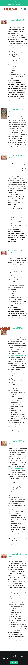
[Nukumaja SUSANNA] (4, 157)
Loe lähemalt (23, 656)
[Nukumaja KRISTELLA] (4, 556)
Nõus (14, 662)
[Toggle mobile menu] (25, 9)
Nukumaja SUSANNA (17, 155)
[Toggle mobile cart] (22, 9)
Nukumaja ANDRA (16, 441)
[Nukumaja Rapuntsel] (4, 113)
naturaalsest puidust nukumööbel (17, 355)
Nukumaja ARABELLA (17, 251)
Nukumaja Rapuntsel (16, 109)
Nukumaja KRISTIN (16, 20)
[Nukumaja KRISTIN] (4, 22)
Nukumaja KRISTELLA (17, 554)
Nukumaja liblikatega (17, 328)
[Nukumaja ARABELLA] (4, 253)
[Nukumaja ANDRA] (4, 443)
